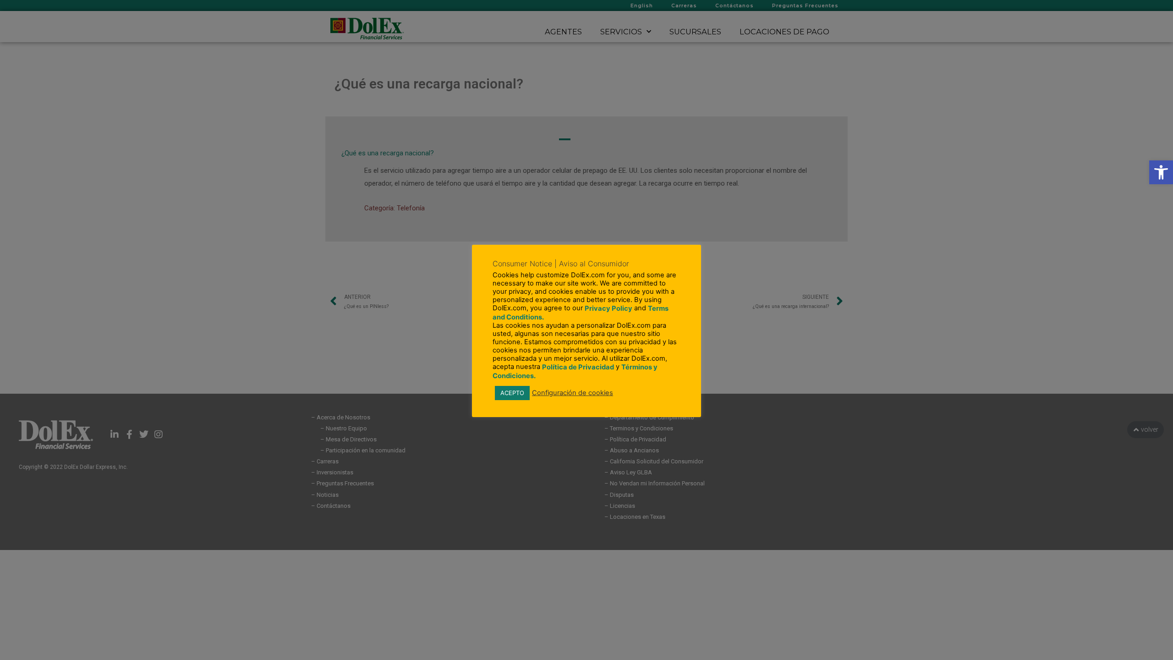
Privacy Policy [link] (608, 308)
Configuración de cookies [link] (572, 393)
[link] (1161, 172)
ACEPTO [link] (512, 392)
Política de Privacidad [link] (578, 367)
